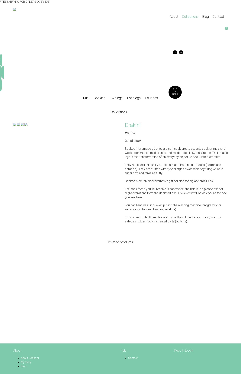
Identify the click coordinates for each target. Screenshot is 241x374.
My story (26, 362)
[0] (172, 30)
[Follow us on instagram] (186, 357)
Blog (23, 366)
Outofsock (175, 91)
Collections (119, 112)
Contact (133, 357)
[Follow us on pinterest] (181, 357)
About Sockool (30, 357)
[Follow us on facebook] (176, 357)
